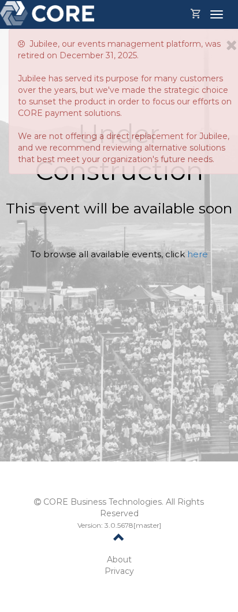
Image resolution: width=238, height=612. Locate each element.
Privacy (119, 571)
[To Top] (119, 539)
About (119, 559)
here (197, 254)
